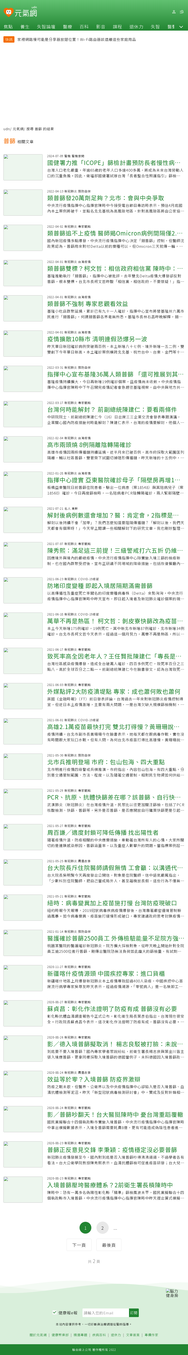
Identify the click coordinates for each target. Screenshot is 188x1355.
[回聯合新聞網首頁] (9, 12)
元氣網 (18, 128)
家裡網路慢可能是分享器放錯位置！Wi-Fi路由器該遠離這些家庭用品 (76, 39)
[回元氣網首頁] (26, 11)
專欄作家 (151, 1335)
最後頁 (109, 1245)
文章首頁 (133, 1335)
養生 (25, 26)
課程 (117, 26)
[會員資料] (174, 12)
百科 (84, 26)
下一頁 (79, 1245)
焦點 (8, 26)
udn (6, 128)
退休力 (136, 26)
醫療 (67, 26)
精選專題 (80, 1335)
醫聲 (172, 26)
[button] (181, 26)
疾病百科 (99, 1335)
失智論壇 (46, 26)
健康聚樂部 (60, 1335)
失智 (155, 26)
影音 (101, 26)
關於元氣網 (38, 1335)
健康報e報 (68, 1312)
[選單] (182, 12)
